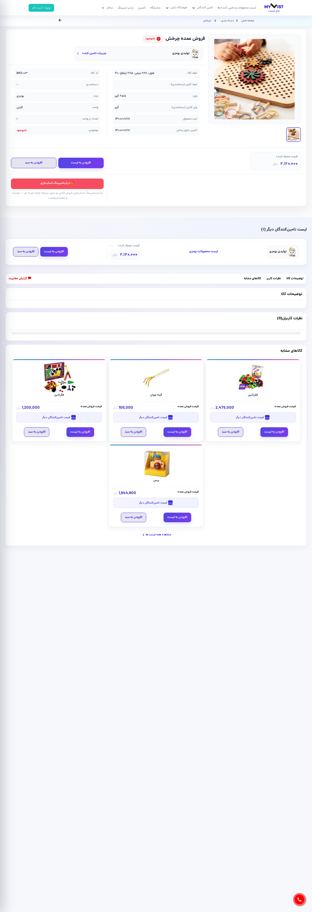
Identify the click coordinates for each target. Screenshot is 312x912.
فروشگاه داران (179, 7)
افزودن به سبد (33, 162)
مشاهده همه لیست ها (158, 535)
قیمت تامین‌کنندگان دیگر (250, 417)
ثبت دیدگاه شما (19, 321)
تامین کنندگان (205, 7)
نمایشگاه (155, 8)
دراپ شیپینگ (126, 8)
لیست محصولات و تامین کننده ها (237, 8)
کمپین (141, 8)
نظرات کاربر (274, 278)
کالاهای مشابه (252, 278)
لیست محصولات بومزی (203, 251)
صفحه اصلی (247, 21)
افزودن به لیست (81, 162)
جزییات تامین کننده (94, 53)
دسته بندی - (226, 21)
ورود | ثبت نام (41, 7)
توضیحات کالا (294, 278)
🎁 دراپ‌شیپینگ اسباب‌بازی (57, 183)
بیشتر (110, 7)
